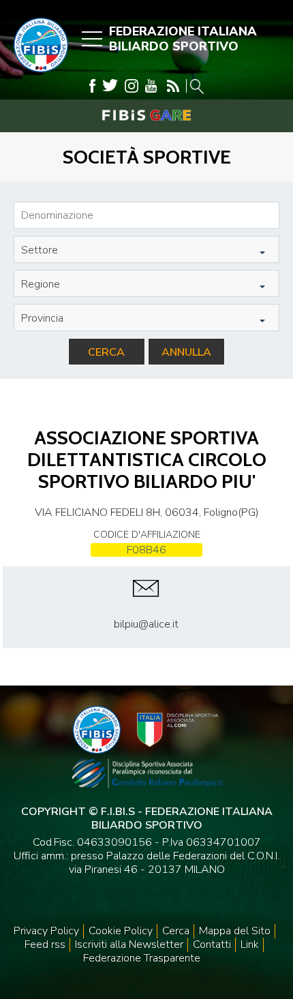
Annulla (186, 352)
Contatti (212, 944)
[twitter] (110, 86)
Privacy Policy (46, 931)
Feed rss (45, 944)
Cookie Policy (121, 931)
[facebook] (92, 86)
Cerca (106, 352)
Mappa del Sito (235, 931)
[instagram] (131, 86)
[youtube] (151, 86)
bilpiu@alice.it (146, 624)
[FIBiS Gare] (146, 115)
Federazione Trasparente (141, 958)
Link (250, 944)
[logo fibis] (37, 75)
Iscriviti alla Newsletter (129, 944)
